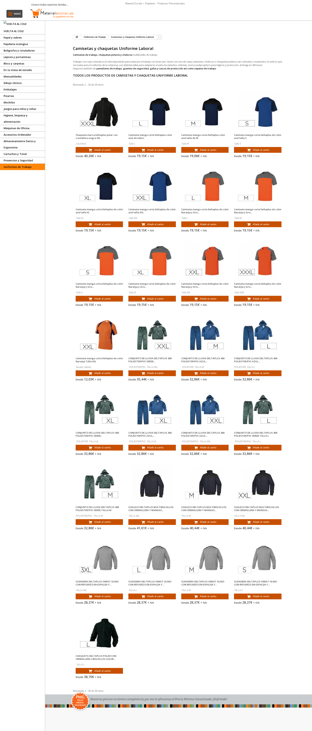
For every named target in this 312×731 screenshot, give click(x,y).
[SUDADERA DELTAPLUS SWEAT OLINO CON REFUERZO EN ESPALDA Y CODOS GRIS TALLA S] (257, 558)
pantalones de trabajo (109, 68)
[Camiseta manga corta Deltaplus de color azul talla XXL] (152, 186)
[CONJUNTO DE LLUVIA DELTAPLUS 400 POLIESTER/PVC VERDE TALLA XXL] (152, 335)
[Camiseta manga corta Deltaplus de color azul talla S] (257, 112)
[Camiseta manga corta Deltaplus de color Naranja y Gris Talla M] (257, 186)
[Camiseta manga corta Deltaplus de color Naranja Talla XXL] (99, 335)
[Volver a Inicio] (76, 37)
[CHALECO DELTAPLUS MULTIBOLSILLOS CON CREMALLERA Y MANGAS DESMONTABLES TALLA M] (205, 484)
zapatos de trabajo (205, 68)
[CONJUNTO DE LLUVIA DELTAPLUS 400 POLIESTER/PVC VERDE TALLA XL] (99, 410)
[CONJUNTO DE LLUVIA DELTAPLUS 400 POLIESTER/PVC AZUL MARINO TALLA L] (257, 335)
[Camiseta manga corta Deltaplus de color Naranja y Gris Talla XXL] (205, 261)
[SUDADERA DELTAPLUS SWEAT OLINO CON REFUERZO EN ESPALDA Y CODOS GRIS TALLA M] (205, 558)
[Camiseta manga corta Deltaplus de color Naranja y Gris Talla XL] (152, 261)
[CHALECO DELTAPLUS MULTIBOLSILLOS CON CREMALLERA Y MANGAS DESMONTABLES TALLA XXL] (257, 484)
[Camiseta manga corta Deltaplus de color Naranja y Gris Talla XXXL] (257, 261)
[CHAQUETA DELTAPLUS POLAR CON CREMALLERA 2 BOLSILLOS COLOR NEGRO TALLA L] (99, 633)
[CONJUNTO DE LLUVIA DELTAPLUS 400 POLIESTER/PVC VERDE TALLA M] (99, 484)
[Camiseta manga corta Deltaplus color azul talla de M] (205, 112)
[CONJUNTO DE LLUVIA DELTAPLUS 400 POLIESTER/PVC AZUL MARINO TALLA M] (205, 335)
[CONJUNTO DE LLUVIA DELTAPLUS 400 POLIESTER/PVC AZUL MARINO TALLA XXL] (205, 410)
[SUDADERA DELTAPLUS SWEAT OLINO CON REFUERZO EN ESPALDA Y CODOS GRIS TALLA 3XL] (99, 558)
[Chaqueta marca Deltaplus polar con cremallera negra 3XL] (99, 112)
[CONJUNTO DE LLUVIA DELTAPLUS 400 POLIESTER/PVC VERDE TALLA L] (257, 410)
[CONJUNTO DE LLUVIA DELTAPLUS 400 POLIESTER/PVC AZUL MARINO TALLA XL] (152, 410)
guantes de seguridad (136, 68)
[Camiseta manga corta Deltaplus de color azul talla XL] (99, 186)
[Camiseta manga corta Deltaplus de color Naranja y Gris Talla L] (205, 186)
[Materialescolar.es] (52, 13)
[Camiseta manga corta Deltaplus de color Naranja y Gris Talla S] (99, 261)
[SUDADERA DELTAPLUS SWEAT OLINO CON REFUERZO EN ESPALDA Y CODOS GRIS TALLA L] (152, 558)
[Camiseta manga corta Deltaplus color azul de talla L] (152, 112)
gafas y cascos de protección (166, 68)
